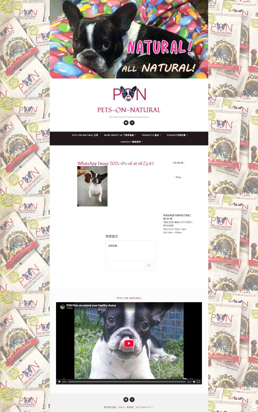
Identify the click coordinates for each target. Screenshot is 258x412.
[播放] (59, 381)
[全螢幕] (198, 381)
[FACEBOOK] (126, 399)
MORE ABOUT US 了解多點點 (119, 135)
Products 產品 (150, 135)
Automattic (144, 407)
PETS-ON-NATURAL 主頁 (85, 135)
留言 (149, 265)
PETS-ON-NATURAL (129, 110)
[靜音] (194, 381)
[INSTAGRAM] (132, 399)
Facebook (178, 162)
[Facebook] (126, 122)
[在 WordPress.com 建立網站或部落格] (105, 407)
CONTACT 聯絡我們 (131, 141)
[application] (129, 343)
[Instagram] (132, 122)
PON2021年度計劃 (176, 135)
